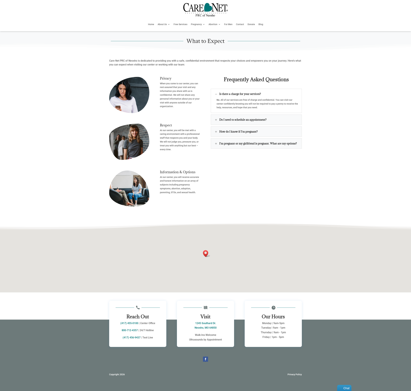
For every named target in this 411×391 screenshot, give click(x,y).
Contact (240, 24)
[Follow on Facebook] (205, 359)
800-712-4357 (130, 330)
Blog (260, 24)
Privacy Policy (295, 374)
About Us (162, 24)
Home (151, 24)
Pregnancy (196, 24)
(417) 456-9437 (131, 337)
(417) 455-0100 (129, 323)
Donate (251, 24)
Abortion (213, 24)
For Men (228, 24)
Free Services (180, 24)
